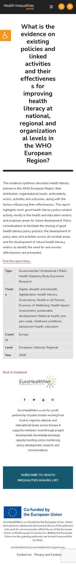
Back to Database (15, 372)
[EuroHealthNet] (38, 383)
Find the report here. (17, 261)
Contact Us (24, 555)
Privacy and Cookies (48, 555)
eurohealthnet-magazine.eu (49, 547)
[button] (5, 35)
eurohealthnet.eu (21, 547)
